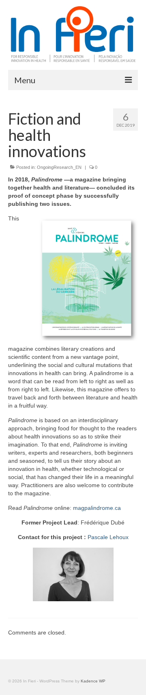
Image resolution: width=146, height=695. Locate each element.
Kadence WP (93, 681)
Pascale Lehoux (108, 537)
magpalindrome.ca (97, 508)
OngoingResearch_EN (59, 167)
